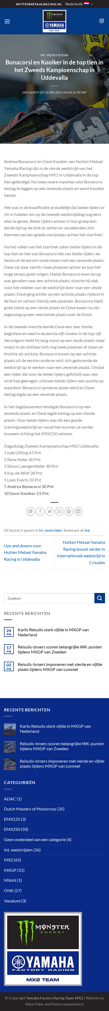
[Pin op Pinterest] (69, 511)
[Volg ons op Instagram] (101, 21)
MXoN (10, 880)
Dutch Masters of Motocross (30, 808)
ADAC (10, 798)
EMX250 (12, 829)
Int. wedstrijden (54, 55)
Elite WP (80, 92)
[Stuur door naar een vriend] (59, 511)
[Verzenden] (99, 598)
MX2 (8, 859)
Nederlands (74, 4)
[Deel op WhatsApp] (30, 511)
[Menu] (7, 21)
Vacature (12, 900)
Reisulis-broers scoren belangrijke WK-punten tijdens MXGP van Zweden (60, 649)
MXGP (10, 870)
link (87, 530)
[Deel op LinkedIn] (78, 511)
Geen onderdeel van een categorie (35, 839)
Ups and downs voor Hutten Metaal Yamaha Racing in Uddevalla (25, 552)
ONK (8, 890)
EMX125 (12, 819)
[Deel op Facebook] (40, 511)
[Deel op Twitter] (49, 511)
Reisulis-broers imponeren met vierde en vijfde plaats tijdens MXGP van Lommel (60, 667)
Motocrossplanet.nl (68, 1004)
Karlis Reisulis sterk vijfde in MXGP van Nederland (53, 632)
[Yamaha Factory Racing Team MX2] (54, 21)
